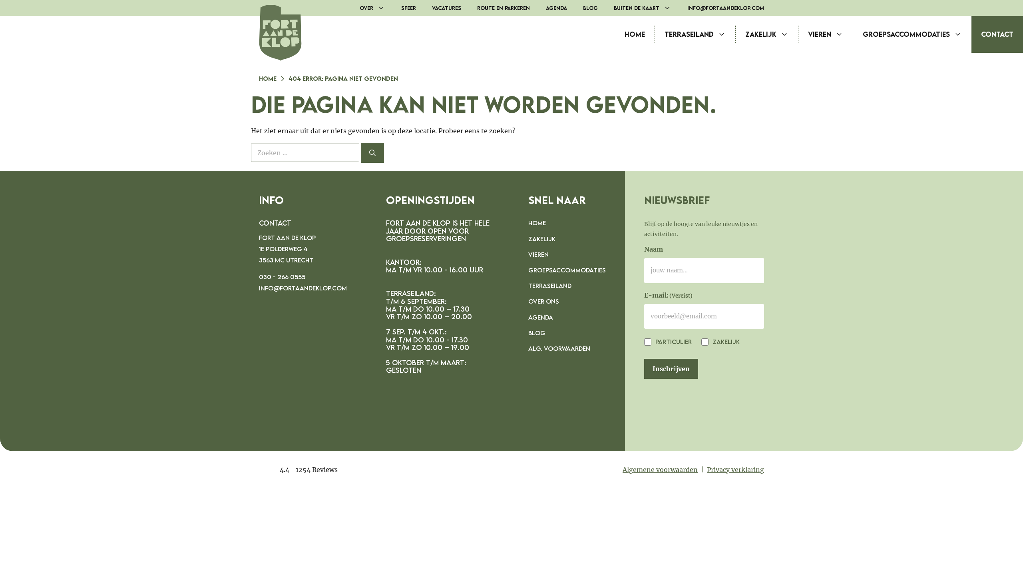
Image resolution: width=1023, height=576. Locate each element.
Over (366, 8)
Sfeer (408, 8)
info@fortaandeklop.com (725, 8)
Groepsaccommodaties (906, 34)
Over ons (543, 301)
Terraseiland (689, 34)
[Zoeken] (372, 153)
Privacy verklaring (735, 470)
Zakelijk (760, 34)
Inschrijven (671, 369)
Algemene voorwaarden (660, 470)
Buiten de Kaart (636, 8)
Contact (997, 34)
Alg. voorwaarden (559, 348)
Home (635, 34)
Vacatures (446, 8)
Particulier (672, 341)
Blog (590, 8)
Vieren (819, 34)
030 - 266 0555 (282, 276)
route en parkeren (503, 8)
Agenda (556, 8)
